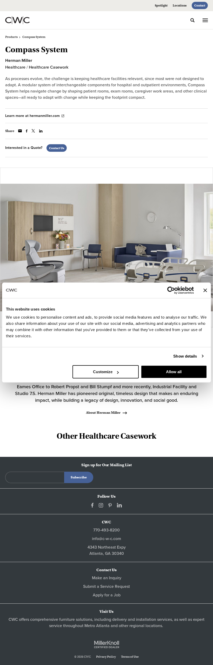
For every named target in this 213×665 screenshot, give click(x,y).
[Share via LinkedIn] (41, 131)
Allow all (174, 372)
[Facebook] (92, 505)
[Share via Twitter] (33, 131)
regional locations (145, 625)
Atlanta (103, 625)
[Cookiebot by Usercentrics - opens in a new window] (171, 290)
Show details (185, 356)
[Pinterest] (110, 505)
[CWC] (24, 20)
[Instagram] (101, 505)
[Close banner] (205, 290)
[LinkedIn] (119, 505)
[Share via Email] (20, 130)
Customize (102, 372)
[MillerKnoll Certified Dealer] (106, 644)
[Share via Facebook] (27, 131)
